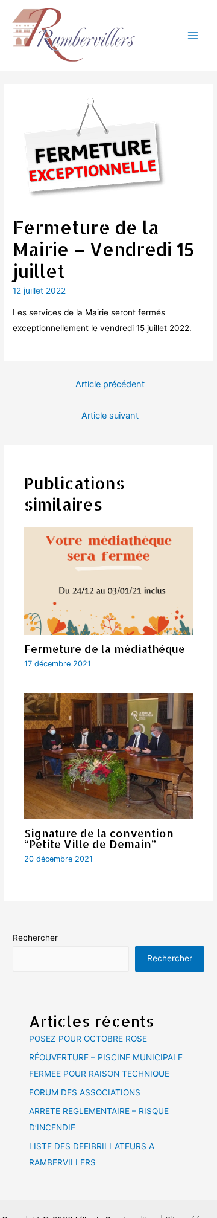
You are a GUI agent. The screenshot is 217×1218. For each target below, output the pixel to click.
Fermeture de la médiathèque (104, 649)
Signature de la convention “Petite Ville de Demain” (99, 838)
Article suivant (110, 415)
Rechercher (35, 937)
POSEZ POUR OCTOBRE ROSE (88, 1038)
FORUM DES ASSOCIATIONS (84, 1092)
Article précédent (110, 384)
